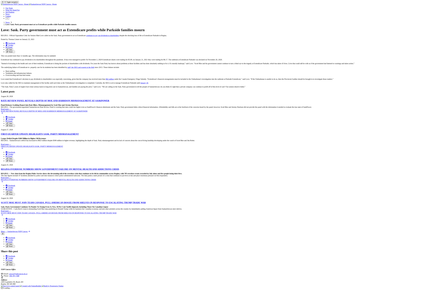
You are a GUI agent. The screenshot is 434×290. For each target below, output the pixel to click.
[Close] (3, 234)
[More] (7, 18)
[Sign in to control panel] (10, 286)
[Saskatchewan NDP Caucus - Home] (29, 4)
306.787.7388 (14, 276)
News (7, 22)
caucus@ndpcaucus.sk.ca (18, 274)
